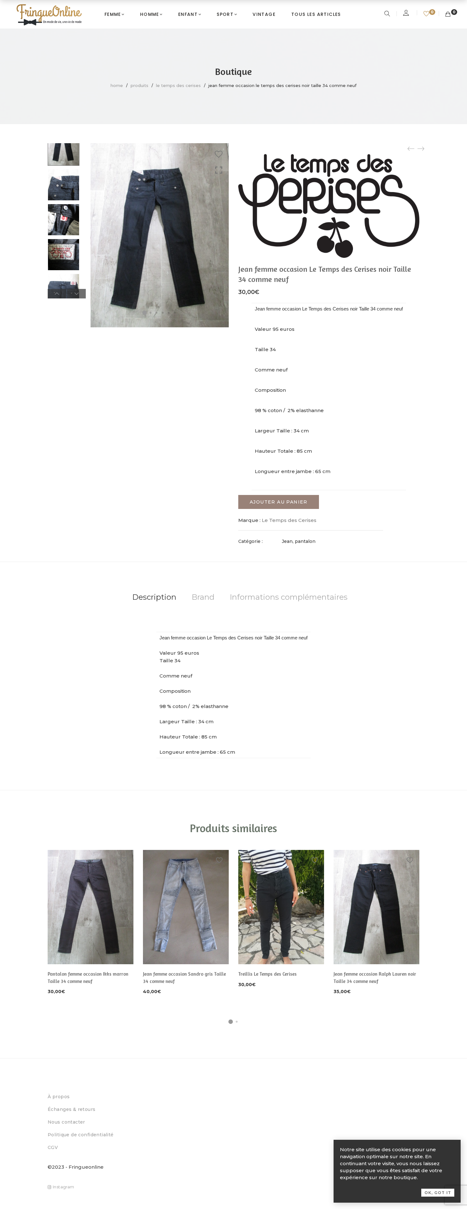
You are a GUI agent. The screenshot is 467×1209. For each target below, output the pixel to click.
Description (154, 597)
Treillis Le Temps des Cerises (267, 974)
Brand (203, 597)
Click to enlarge (218, 170)
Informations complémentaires (289, 597)
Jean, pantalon (298, 541)
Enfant (188, 14)
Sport (225, 14)
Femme (113, 14)
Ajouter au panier (279, 502)
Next (76, 293)
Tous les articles (316, 14)
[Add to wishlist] (218, 154)
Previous (57, 293)
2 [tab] (237, 1022)
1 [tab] (230, 1021)
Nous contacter (66, 1122)
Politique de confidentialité (81, 1135)
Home (117, 85)
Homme (149, 14)
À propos (59, 1096)
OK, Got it (437, 1192)
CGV (53, 1147)
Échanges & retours (72, 1109)
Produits (139, 85)
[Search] (388, 14)
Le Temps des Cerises (178, 85)
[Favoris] (427, 14)
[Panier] (447, 14)
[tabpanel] (90, 923)
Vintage (264, 14)
